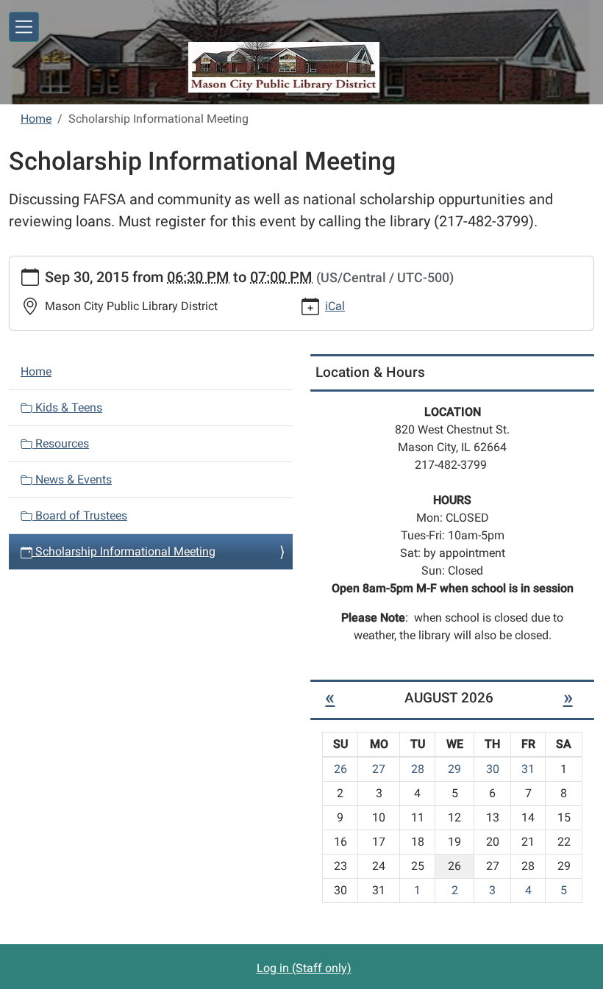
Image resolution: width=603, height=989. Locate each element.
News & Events (72, 479)
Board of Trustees (79, 515)
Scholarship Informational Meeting (123, 551)
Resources (60, 443)
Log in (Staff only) (304, 968)
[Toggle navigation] (24, 27)
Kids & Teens (67, 407)
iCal (335, 306)
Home (36, 119)
